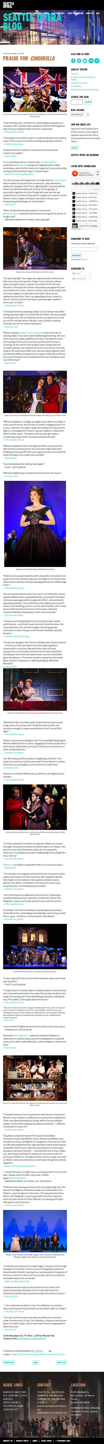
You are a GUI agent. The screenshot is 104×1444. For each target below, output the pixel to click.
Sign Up (75, 148)
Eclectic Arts (11, 326)
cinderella (16, 1354)
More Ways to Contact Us (52, 1412)
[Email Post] (49, 1351)
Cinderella (22, 165)
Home (35, 1362)
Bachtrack (10, 204)
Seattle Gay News (14, 144)
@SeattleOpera (11, 213)
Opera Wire (10, 156)
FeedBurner (84, 260)
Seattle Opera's (48, 162)
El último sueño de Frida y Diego (83, 78)
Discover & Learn (41, 13)
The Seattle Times (14, 132)
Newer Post (9, 1362)
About (34, 1441)
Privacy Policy (22, 1441)
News (54, 1354)
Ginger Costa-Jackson (31, 332)
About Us (89, 13)
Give (98, 13)
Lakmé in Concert (79, 83)
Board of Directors (14, 1392)
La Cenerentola (29, 1354)
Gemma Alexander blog (17, 636)
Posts (77, 273)
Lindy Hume (60, 180)
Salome (74, 73)
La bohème (76, 86)
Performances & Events (22, 13)
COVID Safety (10, 1409)
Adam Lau (9, 864)
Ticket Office (46, 1441)
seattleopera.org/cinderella (32, 1338)
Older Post (61, 1362)
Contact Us (7, 1441)
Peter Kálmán (20, 1035)
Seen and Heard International (20, 1166)
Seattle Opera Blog (32, 22)
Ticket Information (75, 13)
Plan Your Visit (58, 13)
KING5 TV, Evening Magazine (19, 174)
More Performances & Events (84, 89)
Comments (80, 278)
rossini (61, 1354)
